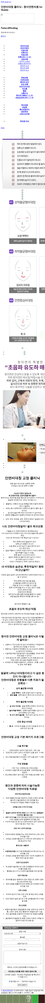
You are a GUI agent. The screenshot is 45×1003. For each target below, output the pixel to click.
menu (2, 128)
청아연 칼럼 (24, 68)
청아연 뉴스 (24, 70)
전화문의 (3, 999)
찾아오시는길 (9, 999)
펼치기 (3, 36)
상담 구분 (22, 931)
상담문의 (22, 999)
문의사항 (22, 949)
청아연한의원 (8, 990)
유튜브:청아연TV (24, 63)
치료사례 (16, 999)
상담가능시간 (22, 943)
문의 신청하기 (22, 985)
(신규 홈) (24, 95)
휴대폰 (22, 937)
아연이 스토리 (24, 61)
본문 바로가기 (6, 2)
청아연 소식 (24, 66)
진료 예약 (29, 999)
